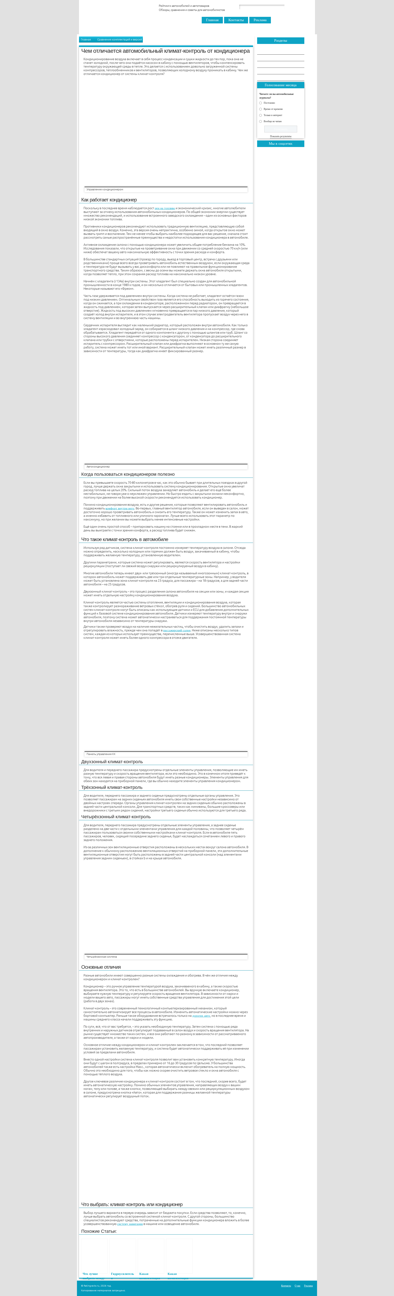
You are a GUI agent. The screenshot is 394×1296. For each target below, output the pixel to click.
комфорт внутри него (119, 508)
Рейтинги (267, 58)
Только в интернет (273, 115)
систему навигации (130, 1224)
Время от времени (273, 108)
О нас (297, 1285)
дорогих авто (201, 1015)
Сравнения (268, 51)
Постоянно (269, 102)
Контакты (236, 20)
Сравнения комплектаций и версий (119, 39)
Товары (265, 64)
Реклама (260, 20)
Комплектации (270, 77)
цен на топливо (165, 208)
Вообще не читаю (273, 121)
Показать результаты (280, 136)
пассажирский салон (176, 630)
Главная (212, 20)
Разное (265, 71)
